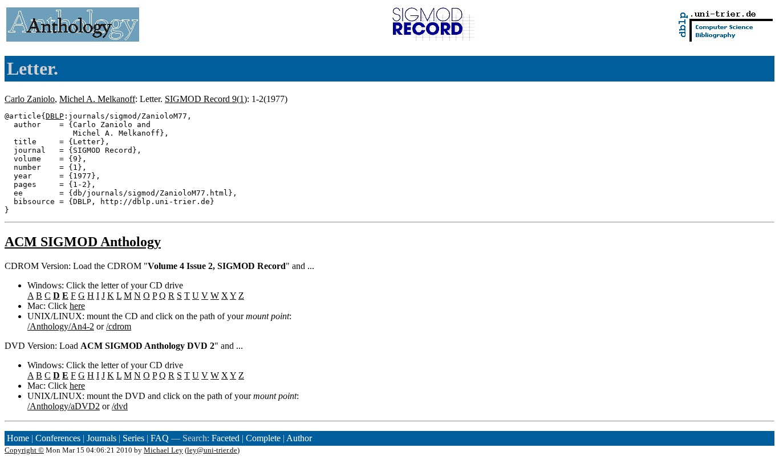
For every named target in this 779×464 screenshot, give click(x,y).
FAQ (160, 438)
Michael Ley (163, 450)
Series (133, 438)
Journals (101, 438)
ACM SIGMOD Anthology (83, 241)
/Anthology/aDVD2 (63, 406)
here (77, 306)
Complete (263, 438)
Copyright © (24, 450)
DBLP (55, 116)
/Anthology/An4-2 (60, 326)
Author (299, 438)
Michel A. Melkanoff (97, 99)
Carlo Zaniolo (30, 99)
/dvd (120, 406)
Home (18, 438)
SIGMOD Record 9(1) (206, 99)
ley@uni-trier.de (212, 450)
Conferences (57, 438)
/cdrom (118, 326)
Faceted (226, 438)
